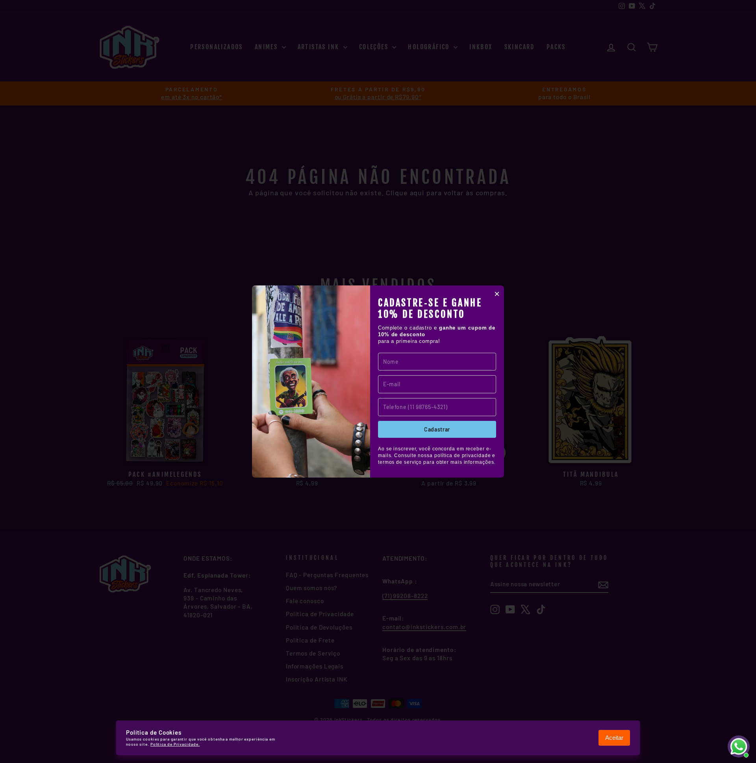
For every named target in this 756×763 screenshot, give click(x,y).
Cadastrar (437, 429)
